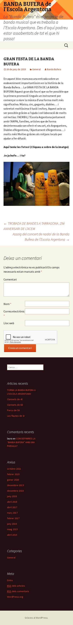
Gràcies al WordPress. (36, 617)
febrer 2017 (13, 518)
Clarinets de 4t (15, 399)
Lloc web (9, 323)
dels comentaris (18, 591)
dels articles (16, 585)
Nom (7, 304)
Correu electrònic (14, 313)
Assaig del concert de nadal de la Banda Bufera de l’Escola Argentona (41, 237)
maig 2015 (12, 529)
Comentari (10, 279)
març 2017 (12, 512)
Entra (10, 580)
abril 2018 (12, 501)
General (36, 69)
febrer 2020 (13, 474)
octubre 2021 (14, 468)
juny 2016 (12, 523)
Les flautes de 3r (16, 415)
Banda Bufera (54, 69)
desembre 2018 (15, 490)
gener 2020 (13, 479)
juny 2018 (12, 496)
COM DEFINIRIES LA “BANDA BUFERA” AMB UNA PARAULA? (21, 442)
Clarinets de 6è (15, 404)
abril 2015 (12, 534)
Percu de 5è (13, 410)
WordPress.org (15, 596)
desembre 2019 (15, 485)
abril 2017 (12, 507)
